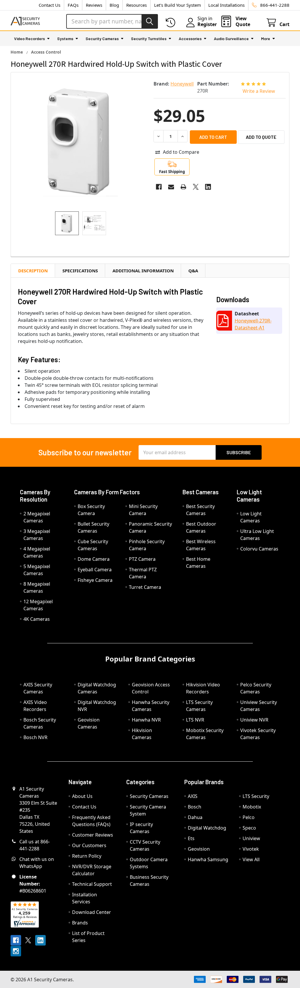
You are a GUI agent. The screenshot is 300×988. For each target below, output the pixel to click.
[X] (195, 187)
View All (251, 859)
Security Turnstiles (148, 38)
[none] (80, 142)
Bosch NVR (35, 737)
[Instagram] (16, 951)
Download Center (91, 912)
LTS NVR (195, 720)
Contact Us (49, 5)
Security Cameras (102, 38)
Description (33, 271)
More (265, 38)
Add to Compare (181, 152)
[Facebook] (159, 187)
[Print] (183, 187)
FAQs (73, 5)
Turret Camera (145, 587)
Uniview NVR (254, 720)
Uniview (251, 838)
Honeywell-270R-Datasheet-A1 (253, 324)
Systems (65, 38)
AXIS (192, 796)
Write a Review (259, 91)
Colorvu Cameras (259, 549)
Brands (80, 922)
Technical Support (92, 884)
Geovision (199, 849)
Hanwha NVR (146, 720)
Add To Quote (261, 137)
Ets (191, 838)
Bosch (194, 807)
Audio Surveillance (231, 38)
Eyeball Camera (95, 569)
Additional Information (143, 271)
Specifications (80, 271)
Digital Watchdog (207, 828)
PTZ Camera (142, 559)
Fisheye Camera (95, 580)
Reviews (94, 5)
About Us (82, 796)
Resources (136, 5)
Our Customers (89, 845)
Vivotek (251, 849)
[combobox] (112, 21)
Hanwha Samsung (208, 859)
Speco (249, 828)
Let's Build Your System (177, 5)
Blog (114, 5)
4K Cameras (36, 619)
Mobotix (252, 807)
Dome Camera (94, 559)
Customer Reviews (92, 835)
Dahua (195, 817)
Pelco (249, 817)
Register (207, 24)
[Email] (171, 187)
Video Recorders (29, 38)
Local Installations (226, 5)
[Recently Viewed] (172, 22)
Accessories (190, 38)
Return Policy (86, 856)
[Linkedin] (208, 187)
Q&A (193, 271)
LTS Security (256, 796)
